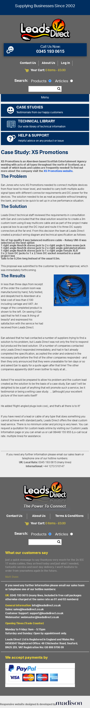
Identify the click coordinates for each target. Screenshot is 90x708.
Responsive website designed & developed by (28, 704)
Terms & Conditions (69, 516)
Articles (62, 81)
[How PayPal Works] (45, 675)
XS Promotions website (58, 171)
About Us (48, 63)
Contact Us (28, 63)
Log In (65, 63)
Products (39, 81)
